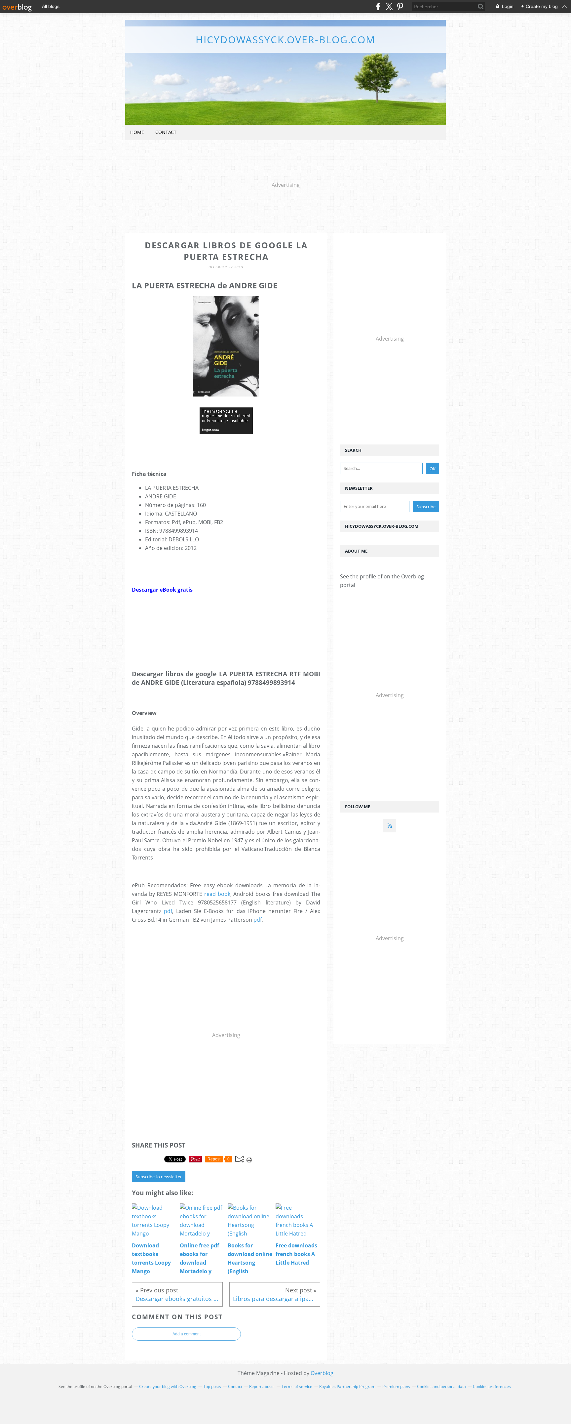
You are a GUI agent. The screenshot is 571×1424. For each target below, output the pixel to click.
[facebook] (378, 6)
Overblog (322, 1373)
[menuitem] (137, 132)
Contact (165, 132)
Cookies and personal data (441, 1386)
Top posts (212, 1386)
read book (217, 894)
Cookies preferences (492, 1386)
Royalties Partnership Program (347, 1386)
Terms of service (297, 1386)
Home (137, 132)
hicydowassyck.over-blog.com (285, 39)
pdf (168, 911)
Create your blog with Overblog (167, 1386)
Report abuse (262, 1386)
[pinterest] (400, 6)
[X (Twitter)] (389, 6)
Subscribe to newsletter (158, 1177)
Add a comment (186, 1334)
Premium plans (396, 1386)
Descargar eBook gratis (162, 589)
